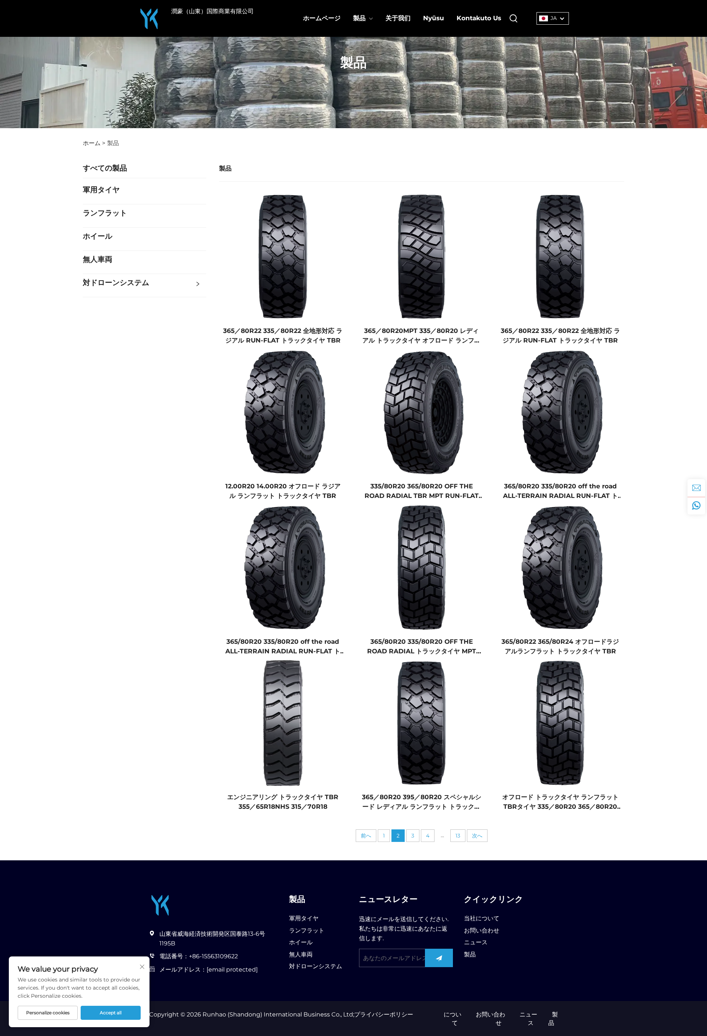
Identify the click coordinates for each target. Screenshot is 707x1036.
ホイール (97, 236)
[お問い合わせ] (696, 488)
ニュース (476, 942)
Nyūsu (433, 18)
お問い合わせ (481, 930)
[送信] (439, 958)
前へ (366, 835)
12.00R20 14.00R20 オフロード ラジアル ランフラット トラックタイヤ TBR (283, 490)
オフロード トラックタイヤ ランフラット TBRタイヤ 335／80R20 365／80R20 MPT (560, 802)
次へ (477, 835)
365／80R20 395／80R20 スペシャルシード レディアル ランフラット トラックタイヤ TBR (421, 802)
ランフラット (105, 212)
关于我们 (398, 18)
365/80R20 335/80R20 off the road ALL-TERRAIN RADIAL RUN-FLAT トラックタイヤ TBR (560, 491)
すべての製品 (105, 168)
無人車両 (97, 259)
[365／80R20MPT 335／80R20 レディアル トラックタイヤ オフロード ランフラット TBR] (422, 256)
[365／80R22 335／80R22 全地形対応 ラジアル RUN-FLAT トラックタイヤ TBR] (283, 256)
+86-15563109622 (213, 956)
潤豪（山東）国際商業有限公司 (212, 11)
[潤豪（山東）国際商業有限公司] (149, 18)
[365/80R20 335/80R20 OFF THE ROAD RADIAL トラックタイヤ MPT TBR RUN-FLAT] (422, 566)
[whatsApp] (696, 506)
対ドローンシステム (116, 282)
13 (457, 835)
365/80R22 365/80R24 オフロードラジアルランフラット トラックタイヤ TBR (560, 646)
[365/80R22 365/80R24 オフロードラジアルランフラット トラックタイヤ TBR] (560, 566)
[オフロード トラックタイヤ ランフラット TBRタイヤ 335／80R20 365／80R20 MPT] (560, 722)
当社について (481, 918)
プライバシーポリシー (383, 1014)
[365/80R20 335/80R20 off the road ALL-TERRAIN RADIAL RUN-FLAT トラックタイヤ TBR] (560, 411)
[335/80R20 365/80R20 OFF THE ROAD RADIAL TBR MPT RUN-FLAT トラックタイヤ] (422, 411)
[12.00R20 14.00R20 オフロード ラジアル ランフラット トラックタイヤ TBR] (283, 411)
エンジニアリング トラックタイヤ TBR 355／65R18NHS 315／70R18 (282, 801)
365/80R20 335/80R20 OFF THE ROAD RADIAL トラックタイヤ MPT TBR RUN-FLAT (421, 647)
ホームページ (322, 18)
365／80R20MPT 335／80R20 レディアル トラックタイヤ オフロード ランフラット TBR (421, 336)
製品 (359, 18)
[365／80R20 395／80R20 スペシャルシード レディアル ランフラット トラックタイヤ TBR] (422, 722)
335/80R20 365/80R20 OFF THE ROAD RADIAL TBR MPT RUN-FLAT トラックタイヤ (422, 491)
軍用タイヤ (101, 189)
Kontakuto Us (479, 18)
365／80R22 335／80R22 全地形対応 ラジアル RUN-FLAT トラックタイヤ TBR (282, 335)
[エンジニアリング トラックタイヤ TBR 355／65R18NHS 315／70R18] (283, 722)
